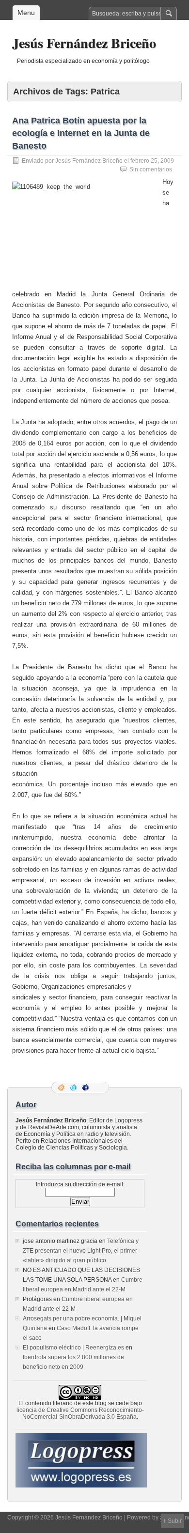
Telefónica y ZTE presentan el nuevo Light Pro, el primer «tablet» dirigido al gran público (81, 1251)
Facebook (86, 1087)
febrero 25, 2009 (152, 160)
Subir (175, 1521)
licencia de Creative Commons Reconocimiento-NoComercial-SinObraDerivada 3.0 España (80, 1413)
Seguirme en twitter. (74, 1087)
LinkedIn (98, 1087)
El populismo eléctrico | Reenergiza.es (73, 1347)
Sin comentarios (150, 169)
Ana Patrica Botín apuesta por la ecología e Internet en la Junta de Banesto (81, 133)
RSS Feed (62, 1087)
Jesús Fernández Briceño (84, 43)
